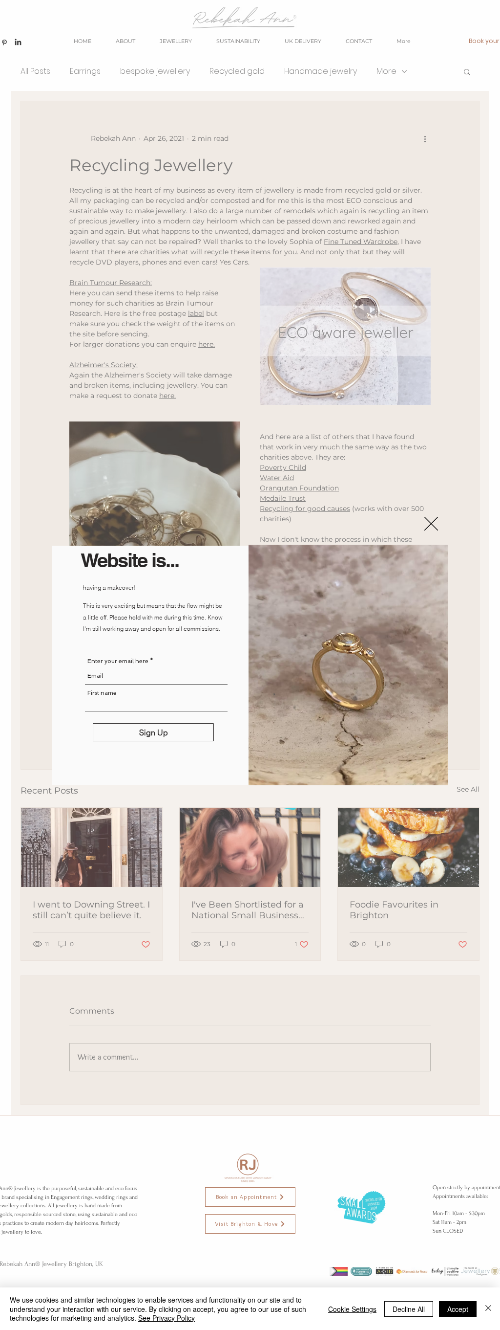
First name (102, 693)
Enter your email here (117, 661)
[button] (431, 524)
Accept (457, 1309)
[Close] (488, 1308)
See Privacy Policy (166, 1318)
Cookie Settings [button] (352, 1309)
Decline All (409, 1309)
